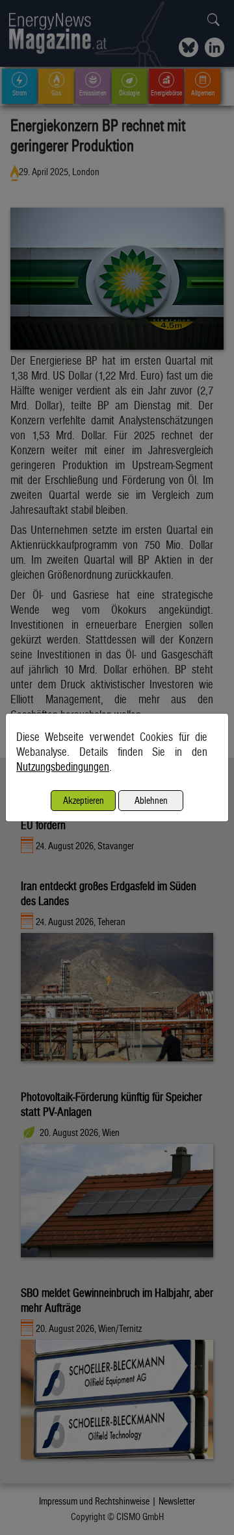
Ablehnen (151, 800)
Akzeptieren (83, 800)
